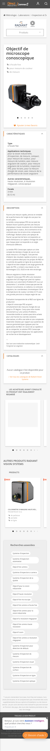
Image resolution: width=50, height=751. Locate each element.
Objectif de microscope (21, 599)
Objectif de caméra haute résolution (22, 625)
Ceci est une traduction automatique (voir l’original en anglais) (23, 344)
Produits (23, 32)
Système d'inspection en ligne (24, 675)
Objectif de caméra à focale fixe (25, 605)
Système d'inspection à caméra (25, 572)
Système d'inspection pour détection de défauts (23, 647)
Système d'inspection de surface (22, 668)
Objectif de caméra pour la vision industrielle (23, 611)
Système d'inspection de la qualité (23, 579)
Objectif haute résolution (22, 594)
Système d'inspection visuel (23, 662)
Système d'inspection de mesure (22, 655)
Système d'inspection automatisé (21, 560)
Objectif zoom (18, 632)
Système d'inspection (21, 553)
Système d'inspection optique (24, 681)
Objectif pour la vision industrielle (21, 587)
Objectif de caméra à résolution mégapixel (25, 639)
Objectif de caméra (20, 567)
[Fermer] (47, 718)
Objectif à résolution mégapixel (25, 619)
